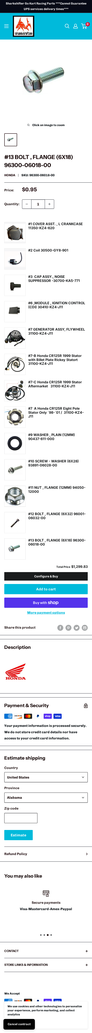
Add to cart (46, 589)
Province (11, 788)
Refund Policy (15, 854)
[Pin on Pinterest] (68, 627)
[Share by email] (85, 627)
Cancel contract (19, 1024)
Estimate (18, 835)
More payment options (46, 613)
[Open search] (67, 26)
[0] (84, 26)
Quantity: (11, 204)
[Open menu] (6, 26)
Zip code (11, 808)
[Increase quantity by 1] (49, 204)
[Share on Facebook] (60, 627)
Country (11, 768)
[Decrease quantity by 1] (26, 204)
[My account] (75, 26)
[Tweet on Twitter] (77, 627)
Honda (9, 175)
